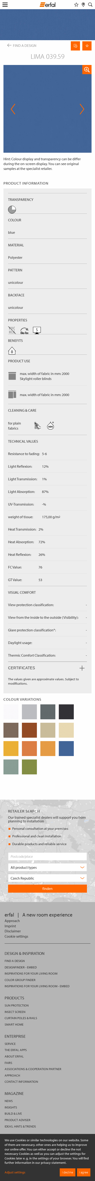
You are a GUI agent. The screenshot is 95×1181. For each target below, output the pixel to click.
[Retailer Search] (83, 4)
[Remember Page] (87, 46)
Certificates (21, 668)
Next (81, 109)
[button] (87, 69)
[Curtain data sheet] (75, 46)
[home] (48, 5)
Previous (13, 109)
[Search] (90, 4)
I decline (67, 1172)
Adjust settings (15, 1172)
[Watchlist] (76, 4)
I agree (83, 1172)
